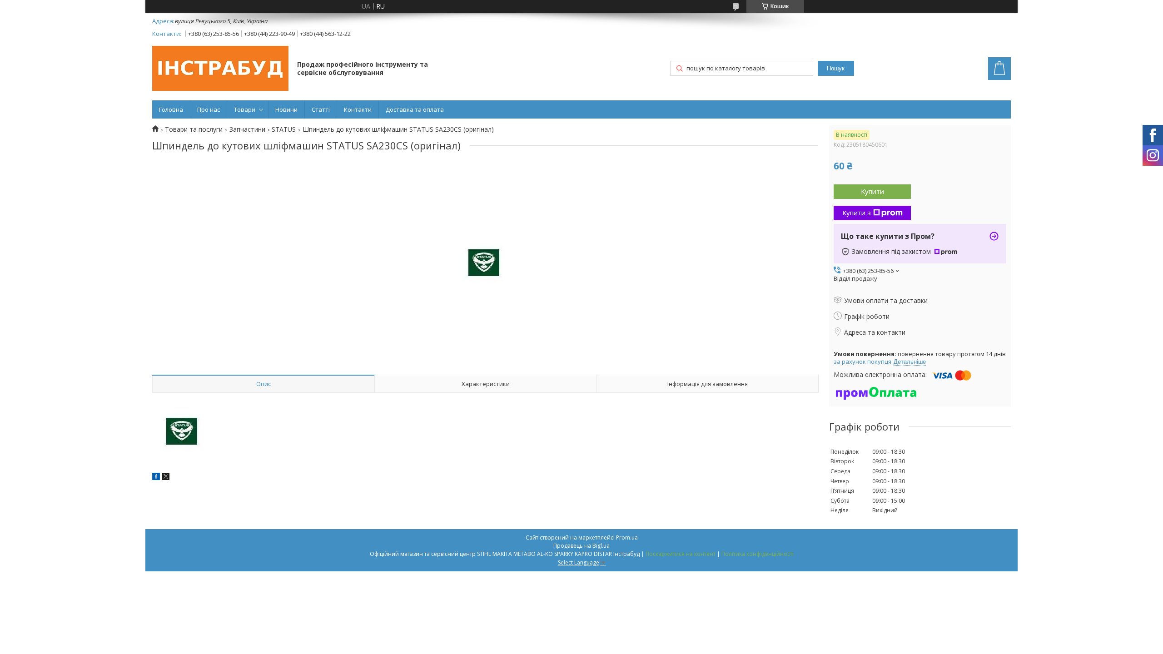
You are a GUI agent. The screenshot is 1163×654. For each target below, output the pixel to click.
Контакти (358, 109)
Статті (321, 109)
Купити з (856, 212)
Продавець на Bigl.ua (581, 546)
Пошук (836, 68)
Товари (244, 109)
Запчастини (247, 129)
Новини (286, 109)
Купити (872, 191)
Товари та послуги (194, 129)
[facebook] (156, 477)
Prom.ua (627, 537)
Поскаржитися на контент (681, 554)
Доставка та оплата (415, 109)
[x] (165, 477)
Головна (171, 109)
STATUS (284, 129)
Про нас (208, 109)
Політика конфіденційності (757, 554)
